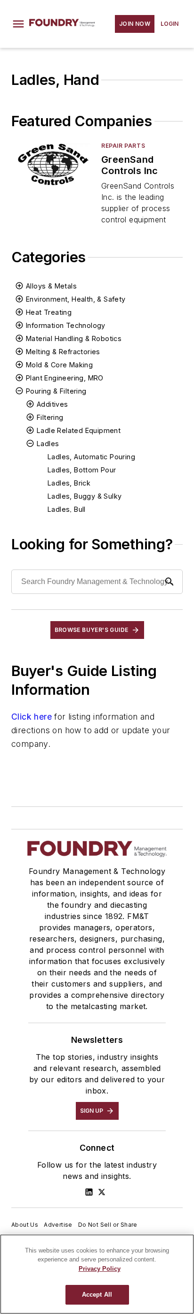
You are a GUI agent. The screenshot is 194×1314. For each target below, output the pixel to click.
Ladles (48, 444)
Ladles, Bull (67, 509)
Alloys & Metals (51, 286)
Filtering (50, 417)
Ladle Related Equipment (79, 430)
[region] (97, 1274)
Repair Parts (123, 145)
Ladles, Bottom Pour (82, 470)
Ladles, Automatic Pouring (91, 457)
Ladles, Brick (69, 483)
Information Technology (65, 325)
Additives (52, 404)
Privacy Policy (100, 1268)
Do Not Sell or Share (107, 1224)
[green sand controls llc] (52, 164)
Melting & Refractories (63, 352)
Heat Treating (49, 312)
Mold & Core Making (59, 365)
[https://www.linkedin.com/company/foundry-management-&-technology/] (89, 1192)
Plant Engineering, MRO (65, 378)
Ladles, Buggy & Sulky (84, 496)
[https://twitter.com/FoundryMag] (101, 1192)
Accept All (97, 1294)
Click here (31, 717)
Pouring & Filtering (56, 391)
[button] (18, 24)
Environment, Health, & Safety (76, 299)
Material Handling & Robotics (73, 338)
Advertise (58, 1224)
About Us (24, 1224)
